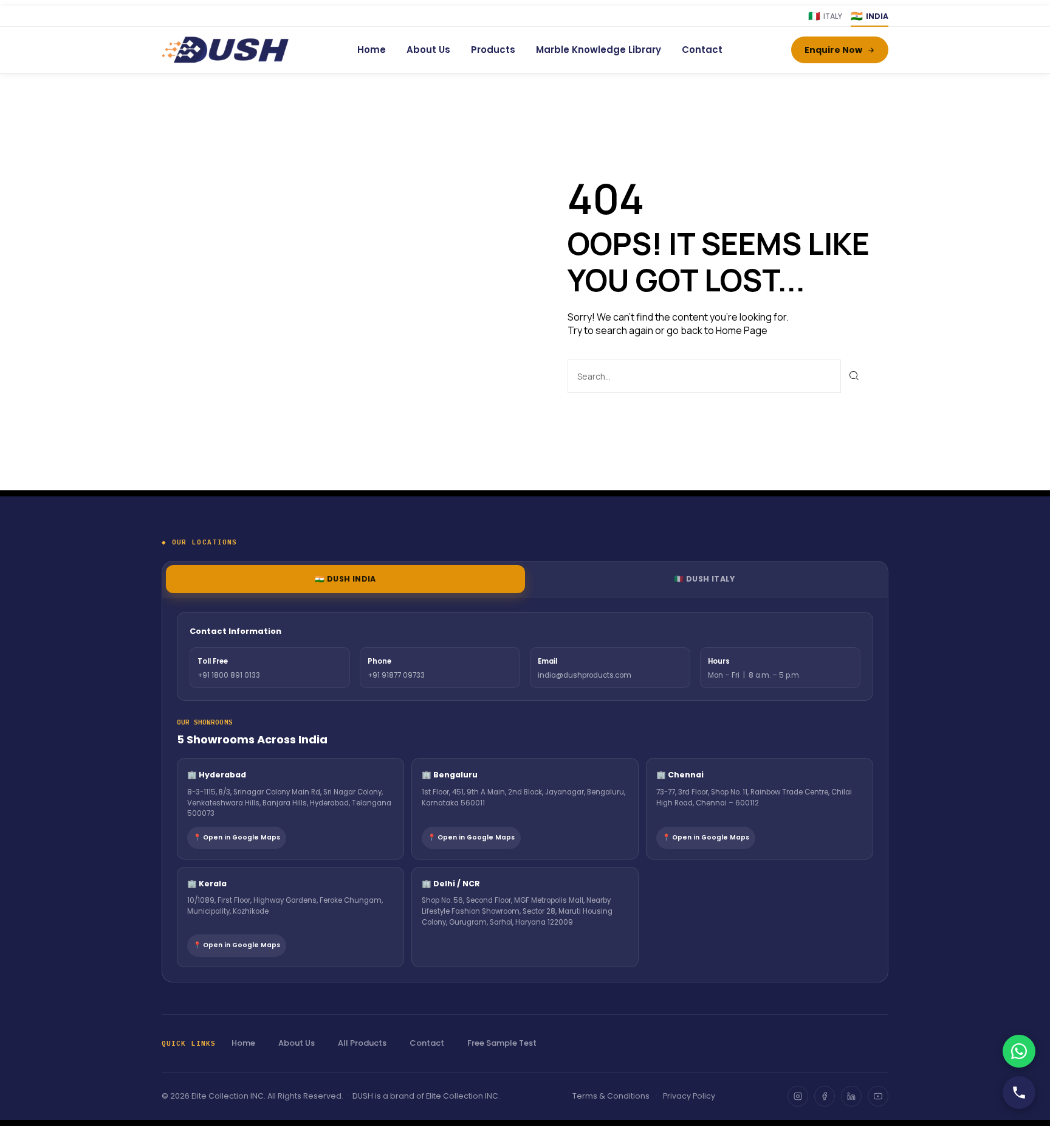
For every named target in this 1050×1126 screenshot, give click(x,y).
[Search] (854, 376)
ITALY (825, 16)
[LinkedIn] (851, 1096)
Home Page (741, 330)
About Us (428, 49)
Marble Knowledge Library (598, 49)
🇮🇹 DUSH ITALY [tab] (704, 579)
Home (371, 49)
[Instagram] (797, 1096)
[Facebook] (824, 1096)
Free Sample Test (502, 1043)
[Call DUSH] (1019, 1092)
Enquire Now (833, 50)
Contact (702, 49)
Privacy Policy (689, 1096)
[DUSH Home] (225, 50)
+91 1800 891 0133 (228, 675)
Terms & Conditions (611, 1096)
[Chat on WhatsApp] (1019, 1051)
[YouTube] (878, 1096)
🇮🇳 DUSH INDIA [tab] (345, 579)
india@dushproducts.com (584, 675)
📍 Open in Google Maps (236, 837)
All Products (362, 1043)
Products (493, 49)
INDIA (869, 16)
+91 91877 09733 (396, 675)
